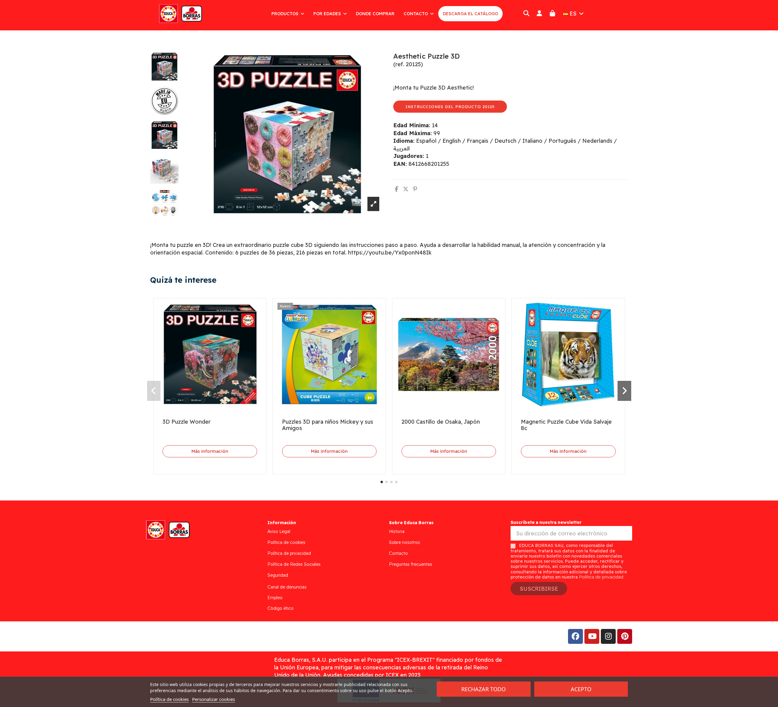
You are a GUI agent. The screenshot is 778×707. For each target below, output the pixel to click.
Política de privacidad (289, 553)
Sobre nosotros (404, 542)
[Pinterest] (415, 189)
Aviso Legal (278, 531)
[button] (381, 482)
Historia (396, 531)
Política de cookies (286, 542)
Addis (199, 636)
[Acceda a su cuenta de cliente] (539, 13)
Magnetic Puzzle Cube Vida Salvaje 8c (566, 425)
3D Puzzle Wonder (187, 421)
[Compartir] (396, 189)
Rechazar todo (483, 689)
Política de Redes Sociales (294, 564)
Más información (209, 451)
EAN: (400, 163)
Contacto (398, 553)
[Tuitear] (405, 189)
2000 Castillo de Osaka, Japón (440, 421)
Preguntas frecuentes (410, 564)
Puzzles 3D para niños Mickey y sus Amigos (327, 425)
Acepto (581, 689)
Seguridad (277, 575)
